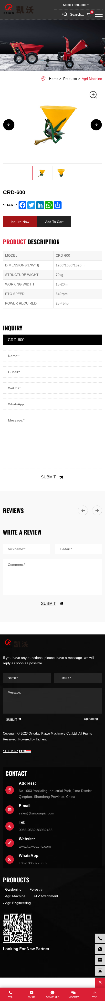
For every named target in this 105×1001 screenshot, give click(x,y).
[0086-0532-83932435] (100, 938)
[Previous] (8, 124)
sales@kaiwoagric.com (36, 813)
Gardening (13, 889)
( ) (92, 12)
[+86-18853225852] (100, 949)
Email (31, 997)
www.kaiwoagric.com (35, 846)
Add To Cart (54, 222)
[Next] (96, 124)
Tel (10, 997)
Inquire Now (20, 222)
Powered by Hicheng (32, 739)
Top (94, 997)
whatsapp (52, 997)
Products (70, 79)
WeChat (74, 997)
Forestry (36, 889)
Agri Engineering (18, 903)
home (53, 79)
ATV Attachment (45, 896)
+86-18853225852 (33, 863)
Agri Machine (92, 79)
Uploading (91, 719)
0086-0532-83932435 (35, 830)
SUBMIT (48, 477)
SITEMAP (10, 751)
